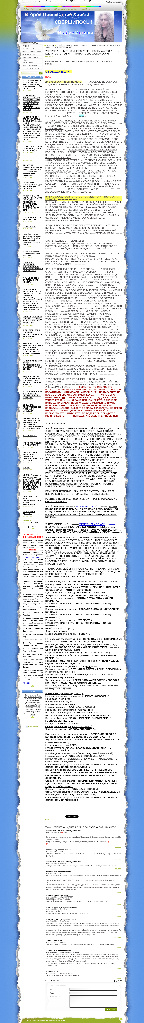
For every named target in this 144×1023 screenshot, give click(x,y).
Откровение (32, 695)
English (74, 1)
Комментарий (55, 997)
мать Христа (33, 713)
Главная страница (30, 1)
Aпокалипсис (30, 707)
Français (86, 1)
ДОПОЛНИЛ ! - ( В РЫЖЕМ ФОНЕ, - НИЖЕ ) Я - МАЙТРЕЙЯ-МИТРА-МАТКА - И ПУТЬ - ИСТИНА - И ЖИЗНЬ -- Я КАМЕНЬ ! (33, 349)
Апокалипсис (37, 698)
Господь (37, 707)
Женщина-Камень (31, 705)
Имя (51, 989)
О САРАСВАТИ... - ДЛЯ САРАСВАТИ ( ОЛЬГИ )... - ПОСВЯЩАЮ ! (32, 149)
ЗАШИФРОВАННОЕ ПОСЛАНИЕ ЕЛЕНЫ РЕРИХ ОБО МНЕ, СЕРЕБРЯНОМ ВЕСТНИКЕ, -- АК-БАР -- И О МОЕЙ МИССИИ (33, 423)
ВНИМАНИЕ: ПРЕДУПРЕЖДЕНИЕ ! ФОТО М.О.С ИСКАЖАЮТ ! (32, 408)
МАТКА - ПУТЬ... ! (30, 436)
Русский (68, 1)
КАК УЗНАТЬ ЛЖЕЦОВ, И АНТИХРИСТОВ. (32, 444)
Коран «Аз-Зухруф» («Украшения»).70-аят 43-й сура (32, 253)
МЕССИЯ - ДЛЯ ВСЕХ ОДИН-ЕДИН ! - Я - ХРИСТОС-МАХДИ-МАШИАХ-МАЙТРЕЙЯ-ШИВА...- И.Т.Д (32, 84)
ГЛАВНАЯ (50, 45)
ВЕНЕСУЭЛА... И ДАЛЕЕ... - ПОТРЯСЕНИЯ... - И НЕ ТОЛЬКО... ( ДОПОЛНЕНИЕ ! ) (32, 500)
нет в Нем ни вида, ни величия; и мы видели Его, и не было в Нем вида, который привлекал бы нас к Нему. (32, 239)
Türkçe (92, 1)
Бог (26, 695)
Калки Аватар (30, 709)
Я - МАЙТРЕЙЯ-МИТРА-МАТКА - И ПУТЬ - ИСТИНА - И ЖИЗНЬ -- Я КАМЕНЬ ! (33, 395)
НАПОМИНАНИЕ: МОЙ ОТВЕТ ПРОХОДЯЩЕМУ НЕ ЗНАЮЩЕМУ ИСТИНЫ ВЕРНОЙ (32, 365)
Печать (59, 1)
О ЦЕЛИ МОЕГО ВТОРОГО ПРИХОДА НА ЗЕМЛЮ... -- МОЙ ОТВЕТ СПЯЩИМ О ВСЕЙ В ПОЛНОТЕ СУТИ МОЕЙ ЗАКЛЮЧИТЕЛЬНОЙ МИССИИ (31, 103)
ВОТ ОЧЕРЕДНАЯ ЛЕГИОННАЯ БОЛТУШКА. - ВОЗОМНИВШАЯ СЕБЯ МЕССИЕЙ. (33, 456)
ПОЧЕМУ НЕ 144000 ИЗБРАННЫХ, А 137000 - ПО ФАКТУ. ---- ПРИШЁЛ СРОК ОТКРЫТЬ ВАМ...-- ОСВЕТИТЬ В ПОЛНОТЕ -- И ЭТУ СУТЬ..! (32, 203)
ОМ (39, 705)
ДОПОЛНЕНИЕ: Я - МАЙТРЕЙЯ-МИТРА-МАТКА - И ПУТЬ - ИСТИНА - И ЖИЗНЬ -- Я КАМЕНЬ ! (32, 380)
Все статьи (27, 521)
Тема (52, 993)
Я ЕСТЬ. (26, 468)
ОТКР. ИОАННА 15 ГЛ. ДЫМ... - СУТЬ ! (32, 218)
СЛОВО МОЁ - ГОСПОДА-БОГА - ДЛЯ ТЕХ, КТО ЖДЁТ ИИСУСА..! (32, 186)
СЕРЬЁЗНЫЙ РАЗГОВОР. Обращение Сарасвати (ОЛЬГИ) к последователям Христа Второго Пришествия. (33, 170)
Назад (47, 819)
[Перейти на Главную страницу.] (62, 5)
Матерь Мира (36, 704)
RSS (53, 1)
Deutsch (80, 1)
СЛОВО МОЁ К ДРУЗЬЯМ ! (29, 513)
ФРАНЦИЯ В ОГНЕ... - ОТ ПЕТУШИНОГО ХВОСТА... (32, 280)
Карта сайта (44, 1)
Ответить (118, 847)
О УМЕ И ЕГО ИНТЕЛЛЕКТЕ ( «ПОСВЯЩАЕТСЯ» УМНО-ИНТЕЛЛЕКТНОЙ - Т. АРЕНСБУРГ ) (33, 267)
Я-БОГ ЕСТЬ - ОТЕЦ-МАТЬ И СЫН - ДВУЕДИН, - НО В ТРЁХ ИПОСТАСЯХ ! (32, 333)
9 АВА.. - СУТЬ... (29, 227)
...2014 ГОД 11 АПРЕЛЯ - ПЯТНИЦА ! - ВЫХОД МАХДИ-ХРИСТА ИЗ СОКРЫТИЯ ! (32, 320)
